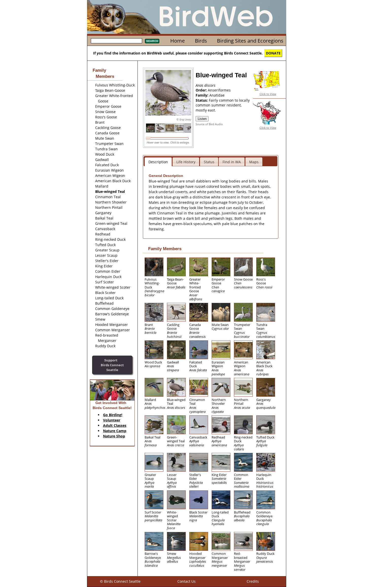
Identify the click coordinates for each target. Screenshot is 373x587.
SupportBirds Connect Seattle (112, 365)
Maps (254, 161)
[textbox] (116, 40)
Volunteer (111, 420)
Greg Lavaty (185, 119)
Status (209, 161)
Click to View (268, 94)
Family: (202, 95)
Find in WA (232, 161)
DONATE (273, 53)
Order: (202, 90)
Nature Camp (114, 430)
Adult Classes (114, 425)
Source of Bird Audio (209, 124)
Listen (202, 119)
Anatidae (217, 95)
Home (177, 40)
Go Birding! (112, 414)
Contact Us (186, 581)
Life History (185, 161)
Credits (253, 581)
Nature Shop (114, 436)
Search (152, 41)
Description (158, 161)
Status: (202, 100)
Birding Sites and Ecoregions (250, 40)
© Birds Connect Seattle (120, 581)
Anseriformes (219, 90)
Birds (201, 40)
